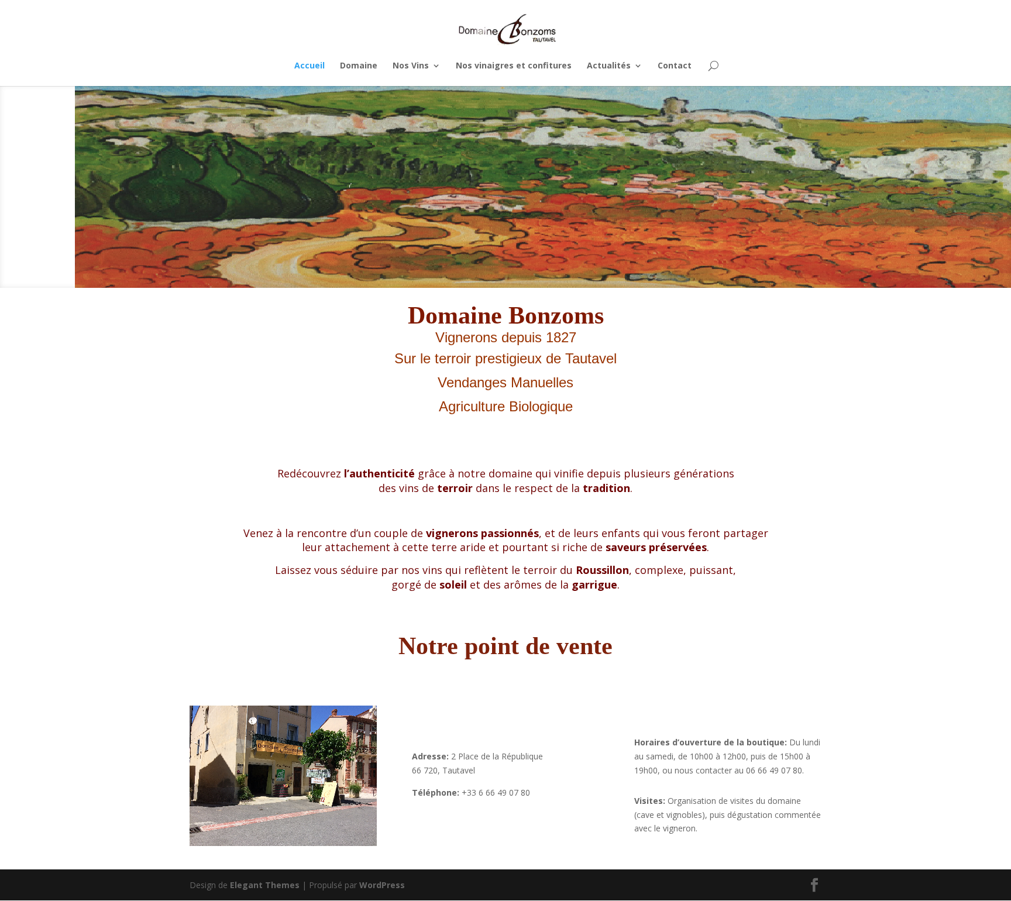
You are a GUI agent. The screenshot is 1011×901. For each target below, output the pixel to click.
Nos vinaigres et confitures (514, 66)
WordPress (382, 884)
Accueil (309, 66)
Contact (675, 66)
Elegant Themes (265, 884)
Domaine (358, 66)
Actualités (609, 66)
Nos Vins (411, 66)
